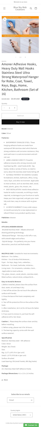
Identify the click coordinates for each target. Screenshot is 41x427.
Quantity (4, 103)
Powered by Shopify (29, 423)
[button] (4, 8)
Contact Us (32, 425)
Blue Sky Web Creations (17, 423)
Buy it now (20, 122)
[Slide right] (25, 57)
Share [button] (6, 380)
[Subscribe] (31, 400)
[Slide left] (15, 57)
